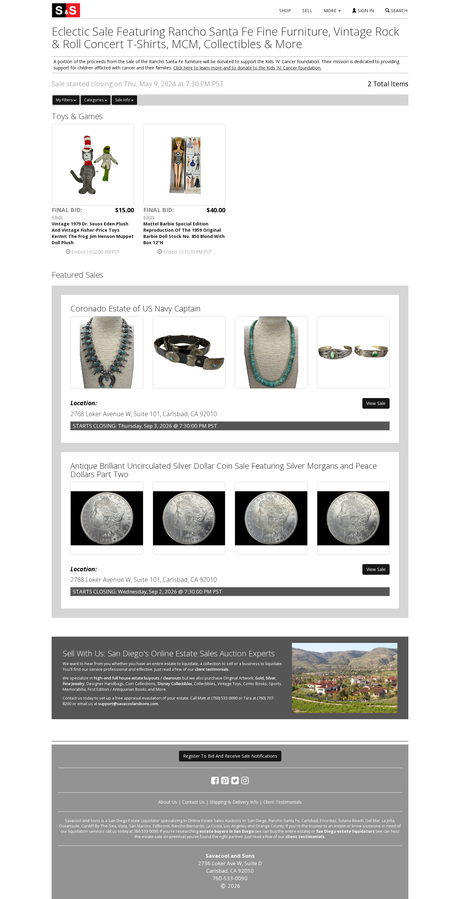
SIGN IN (365, 10)
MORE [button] (331, 10)
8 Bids (149, 217)
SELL (307, 10)
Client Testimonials (282, 802)
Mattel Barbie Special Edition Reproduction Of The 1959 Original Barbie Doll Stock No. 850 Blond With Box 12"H (184, 233)
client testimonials (211, 669)
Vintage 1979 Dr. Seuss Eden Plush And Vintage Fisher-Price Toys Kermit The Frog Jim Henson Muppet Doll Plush (93, 233)
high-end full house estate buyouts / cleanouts (137, 678)
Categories (94, 100)
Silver (271, 678)
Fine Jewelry (73, 683)
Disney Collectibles (174, 683)
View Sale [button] (376, 403)
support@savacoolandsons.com (128, 703)
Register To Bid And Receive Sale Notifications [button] (230, 756)
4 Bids (57, 217)
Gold (259, 678)
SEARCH (398, 10)
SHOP (285, 10)
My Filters (65, 100)
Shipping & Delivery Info (234, 802)
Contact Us (193, 802)
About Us (167, 802)
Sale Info (123, 100)
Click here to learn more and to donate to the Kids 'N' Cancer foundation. (247, 68)
